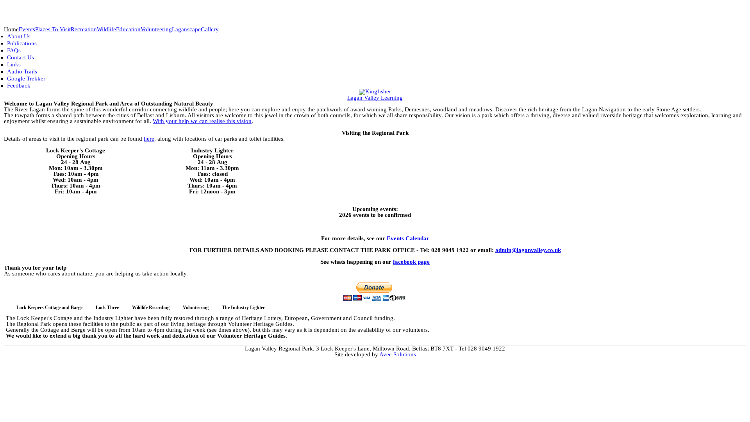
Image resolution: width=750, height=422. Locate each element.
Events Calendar (408, 238)
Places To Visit (53, 29)
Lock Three (107, 307)
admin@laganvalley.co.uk (528, 250)
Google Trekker (26, 78)
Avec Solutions (397, 354)
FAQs (14, 50)
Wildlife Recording (151, 307)
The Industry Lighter (243, 307)
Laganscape (186, 29)
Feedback (18, 85)
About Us (18, 36)
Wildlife (106, 29)
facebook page (411, 262)
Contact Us (20, 57)
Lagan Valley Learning (375, 98)
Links (14, 64)
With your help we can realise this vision (202, 121)
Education (128, 29)
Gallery (210, 29)
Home (11, 29)
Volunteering (156, 29)
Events (27, 29)
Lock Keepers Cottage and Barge (49, 307)
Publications (22, 43)
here (149, 139)
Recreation (84, 29)
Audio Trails (22, 71)
